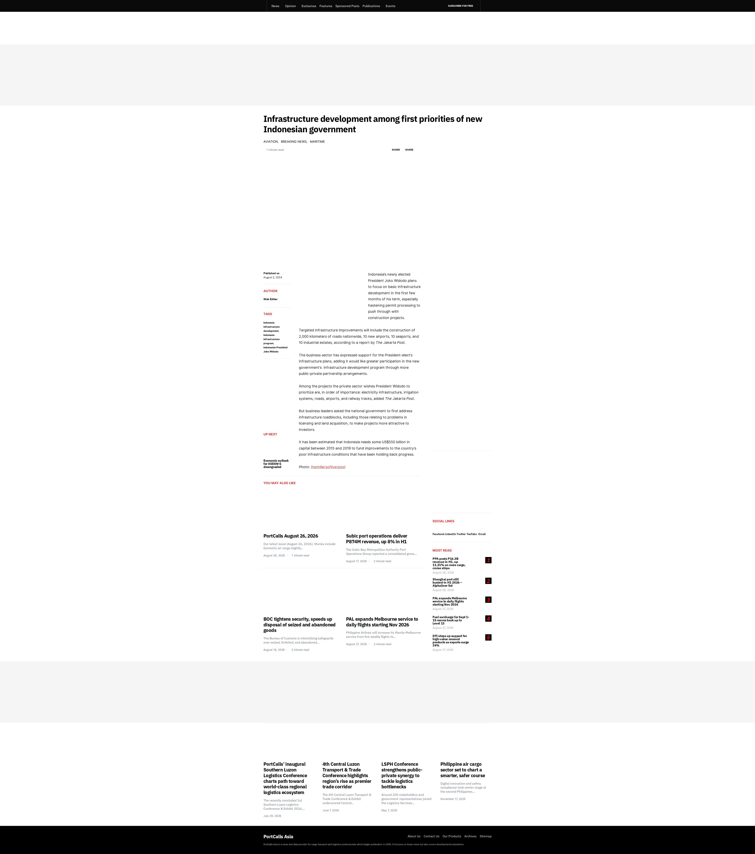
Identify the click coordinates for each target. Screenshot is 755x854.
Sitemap (486, 836)
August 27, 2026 (443, 608)
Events (390, 6)
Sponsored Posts (347, 6)
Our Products (452, 836)
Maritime (317, 141)
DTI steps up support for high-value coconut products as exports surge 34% (451, 640)
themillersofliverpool (328, 467)
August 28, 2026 (443, 572)
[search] (486, 6)
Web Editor (270, 299)
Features (325, 6)
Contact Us (431, 836)
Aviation (270, 141)
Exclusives (309, 6)
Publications (371, 6)
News (275, 6)
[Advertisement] (377, 75)
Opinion (290, 6)
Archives (470, 836)
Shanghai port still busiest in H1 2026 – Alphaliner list (447, 582)
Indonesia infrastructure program (271, 339)
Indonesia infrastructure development (271, 326)
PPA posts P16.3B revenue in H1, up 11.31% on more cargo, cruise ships (449, 563)
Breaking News (294, 141)
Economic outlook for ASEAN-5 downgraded (276, 464)
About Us (414, 836)
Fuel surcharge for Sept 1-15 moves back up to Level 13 (451, 620)
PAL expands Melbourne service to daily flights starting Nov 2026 (450, 601)
